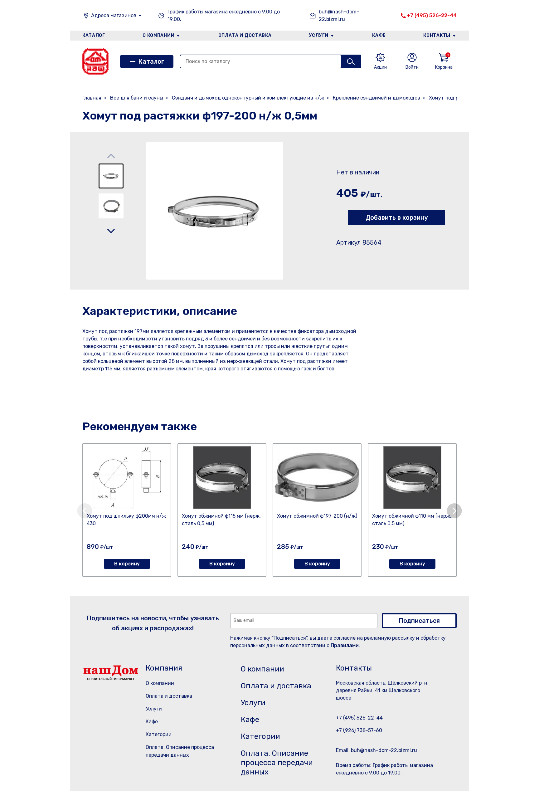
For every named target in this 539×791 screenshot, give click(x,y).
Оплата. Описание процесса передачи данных (277, 762)
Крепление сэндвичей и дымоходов (376, 98)
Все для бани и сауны (136, 98)
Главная (91, 98)
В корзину (127, 564)
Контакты (436, 35)
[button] (111, 231)
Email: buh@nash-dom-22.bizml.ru (376, 750)
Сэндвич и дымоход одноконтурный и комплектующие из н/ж (248, 98)
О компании (158, 35)
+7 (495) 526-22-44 (432, 15)
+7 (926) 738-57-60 (359, 730)
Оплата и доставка (245, 35)
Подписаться (419, 620)
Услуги (318, 35)
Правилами (345, 645)
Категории (159, 734)
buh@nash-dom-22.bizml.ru (339, 15)
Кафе (379, 35)
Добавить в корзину (397, 217)
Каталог (93, 35)
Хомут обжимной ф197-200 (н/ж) (317, 516)
